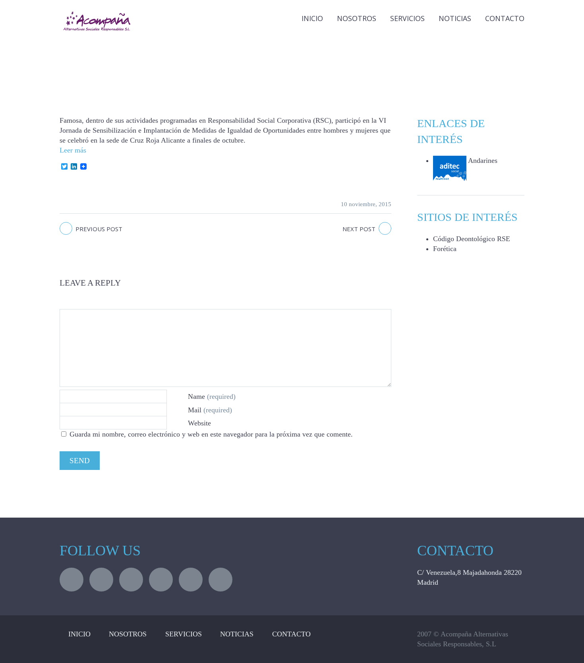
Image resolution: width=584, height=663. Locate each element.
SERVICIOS (183, 634)
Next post (358, 229)
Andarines (481, 160)
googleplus (161, 579)
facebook (101, 579)
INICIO (312, 18)
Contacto (504, 18)
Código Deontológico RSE (471, 239)
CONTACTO (291, 634)
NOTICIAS (455, 18)
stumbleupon (191, 579)
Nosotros (356, 18)
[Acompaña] (101, 13)
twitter (71, 579)
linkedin (131, 579)
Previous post (98, 229)
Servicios (407, 18)
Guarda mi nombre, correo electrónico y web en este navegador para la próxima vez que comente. (211, 434)
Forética (444, 249)
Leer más (73, 150)
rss (220, 579)
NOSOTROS (128, 634)
